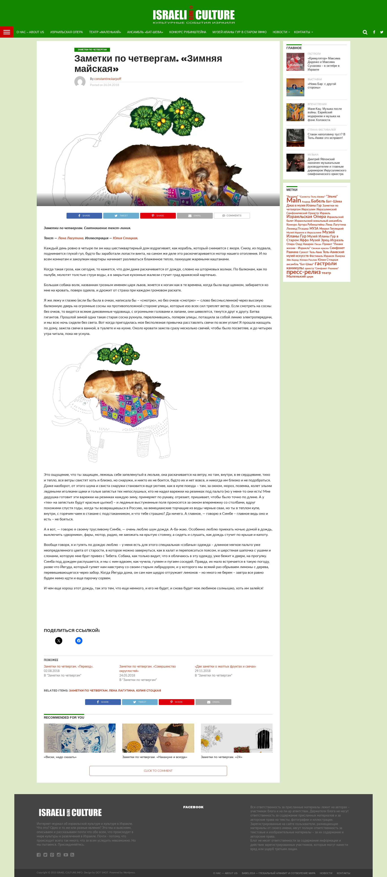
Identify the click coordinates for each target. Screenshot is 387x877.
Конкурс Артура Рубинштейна (305, 225)
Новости (280, 32)
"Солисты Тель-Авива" (312, 197)
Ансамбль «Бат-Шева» (145, 32)
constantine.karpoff (107, 79)
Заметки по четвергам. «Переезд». (68, 666)
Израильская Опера (66, 32)
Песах (317, 244)
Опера (290, 244)
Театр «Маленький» (105, 32)
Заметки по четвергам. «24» (221, 757)
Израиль (325, 213)
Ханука (340, 256)
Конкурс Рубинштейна (187, 32)
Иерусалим (308, 209)
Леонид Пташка (297, 228)
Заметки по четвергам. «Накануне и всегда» (154, 757)
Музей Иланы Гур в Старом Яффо (240, 32)
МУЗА (314, 228)
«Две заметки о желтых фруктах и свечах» (225, 666)
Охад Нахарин (304, 244)
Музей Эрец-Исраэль (327, 240)
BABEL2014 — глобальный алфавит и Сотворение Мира (278, 873)
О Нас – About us (30, 32)
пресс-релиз (303, 272)
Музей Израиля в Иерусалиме (303, 232)
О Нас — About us (225, 873)
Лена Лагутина (70, 238)
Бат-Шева (334, 201)
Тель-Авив (315, 252)
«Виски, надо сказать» (60, 757)
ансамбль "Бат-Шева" (300, 264)
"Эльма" (332, 196)
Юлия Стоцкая (125, 238)
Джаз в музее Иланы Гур (304, 205)
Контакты (302, 32)
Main (293, 200)
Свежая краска (320, 248)
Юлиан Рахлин (308, 260)
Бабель (318, 201)
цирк (310, 276)
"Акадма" (292, 196)
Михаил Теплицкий (331, 228)
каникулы (295, 268)
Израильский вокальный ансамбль (318, 221)
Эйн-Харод (292, 260)
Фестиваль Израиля (322, 256)
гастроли (326, 263)
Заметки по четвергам (88, 690)
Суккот (303, 252)
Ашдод (306, 201)
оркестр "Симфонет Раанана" (322, 268)
